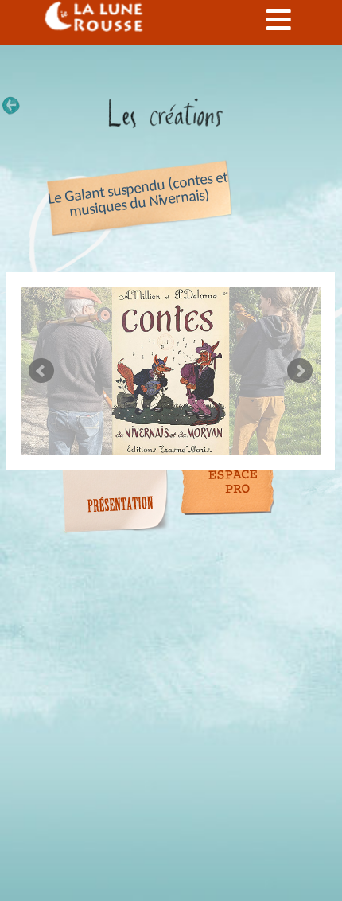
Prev (41, 371)
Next (300, 371)
